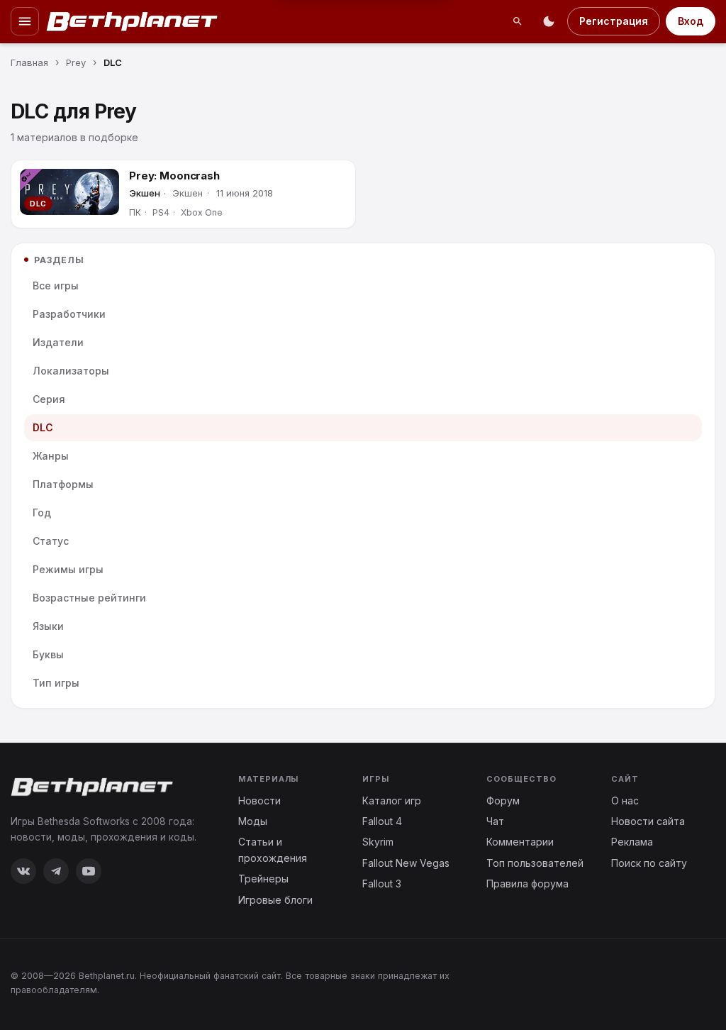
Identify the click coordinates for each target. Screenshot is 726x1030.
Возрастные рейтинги (89, 598)
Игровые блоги (275, 900)
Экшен (144, 193)
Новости (259, 800)
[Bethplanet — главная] (132, 21)
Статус (51, 541)
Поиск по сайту (649, 863)
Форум (503, 800)
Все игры (56, 285)
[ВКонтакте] (23, 871)
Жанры (51, 456)
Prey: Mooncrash (174, 175)
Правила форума (527, 883)
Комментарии (520, 842)
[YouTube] (88, 871)
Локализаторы (71, 371)
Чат (495, 821)
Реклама (632, 842)
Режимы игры (68, 569)
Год (42, 512)
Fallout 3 (381, 883)
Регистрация (613, 21)
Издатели (58, 342)
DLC (43, 427)
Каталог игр (391, 800)
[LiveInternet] (684, 982)
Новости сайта (648, 821)
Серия (49, 399)
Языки (48, 626)
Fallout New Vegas (405, 863)
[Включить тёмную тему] (549, 21)
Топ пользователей (534, 863)
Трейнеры (263, 879)
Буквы (48, 654)
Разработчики (69, 314)
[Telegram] (56, 871)
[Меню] (25, 21)
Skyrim (377, 842)
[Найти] (517, 21)
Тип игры (56, 683)
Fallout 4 (382, 821)
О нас (625, 800)
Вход (690, 21)
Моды (252, 821)
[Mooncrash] (69, 192)
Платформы (63, 484)
